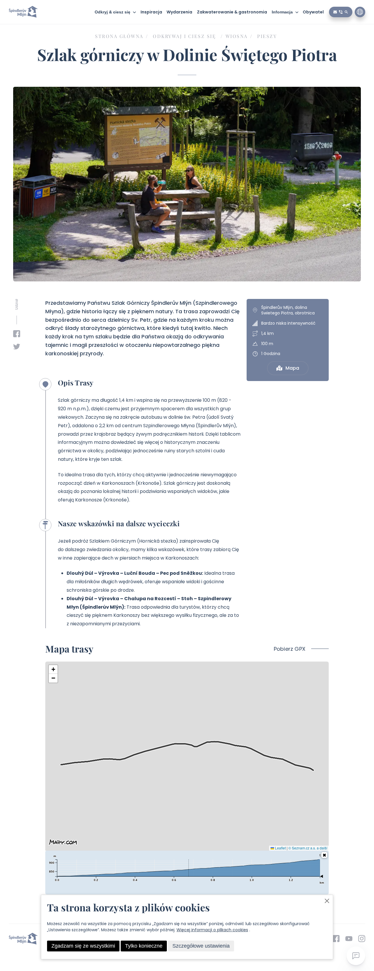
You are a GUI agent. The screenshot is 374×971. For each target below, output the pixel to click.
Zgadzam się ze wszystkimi (83, 946)
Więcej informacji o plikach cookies (212, 930)
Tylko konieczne (143, 946)
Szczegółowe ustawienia (201, 946)
